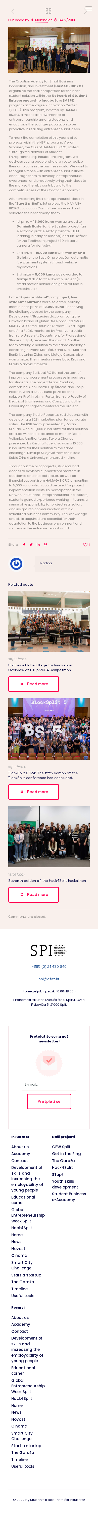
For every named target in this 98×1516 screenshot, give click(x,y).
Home (17, 1234)
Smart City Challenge (22, 1265)
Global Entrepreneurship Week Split (28, 1215)
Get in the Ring (66, 1153)
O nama (19, 1255)
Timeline (19, 1289)
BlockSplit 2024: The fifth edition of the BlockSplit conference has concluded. (43, 775)
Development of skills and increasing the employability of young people (27, 1179)
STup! (57, 1174)
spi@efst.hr (49, 979)
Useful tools (22, 1295)
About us (20, 1147)
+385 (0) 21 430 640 (49, 966)
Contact (19, 1160)
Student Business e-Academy (69, 1196)
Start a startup (26, 1275)
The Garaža (22, 1281)
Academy (20, 1153)
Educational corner (23, 1200)
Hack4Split (21, 1227)
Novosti (18, 1248)
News (16, 1241)
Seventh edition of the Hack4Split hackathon (47, 880)
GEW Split (61, 1147)
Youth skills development (65, 1184)
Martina (41, 20)
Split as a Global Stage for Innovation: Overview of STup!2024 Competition (40, 667)
